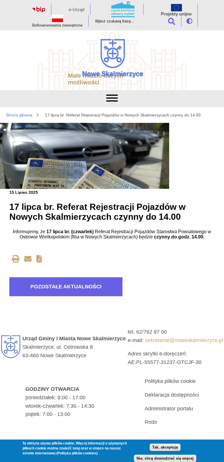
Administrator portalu (169, 409)
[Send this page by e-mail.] (28, 259)
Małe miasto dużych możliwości (95, 79)
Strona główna (19, 115)
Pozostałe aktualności (66, 287)
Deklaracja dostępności (172, 395)
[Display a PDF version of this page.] (39, 259)
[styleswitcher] (189, 21)
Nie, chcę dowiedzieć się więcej (165, 458)
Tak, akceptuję (165, 447)
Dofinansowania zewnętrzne (57, 25)
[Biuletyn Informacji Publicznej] (38, 10)
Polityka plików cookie (170, 381)
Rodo (151, 422)
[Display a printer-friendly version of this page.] (15, 259)
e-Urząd (76, 9)
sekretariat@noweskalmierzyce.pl (184, 340)
